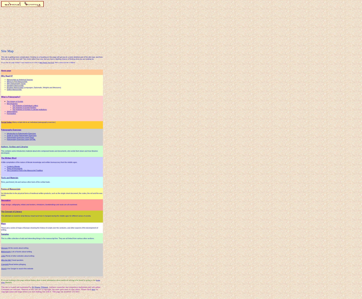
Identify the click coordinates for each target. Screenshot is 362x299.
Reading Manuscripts (15, 88)
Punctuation (11, 114)
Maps (3, 224)
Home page (6, 71)
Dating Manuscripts (14, 90)
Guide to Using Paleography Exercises (21, 136)
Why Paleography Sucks (16, 84)
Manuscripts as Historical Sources (20, 80)
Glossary (4, 248)
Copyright (5, 264)
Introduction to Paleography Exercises (21, 134)
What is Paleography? (10, 97)
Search (4, 269)
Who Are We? (6, 260)
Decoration (6, 200)
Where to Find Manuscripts (17, 82)
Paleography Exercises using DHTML (21, 139)
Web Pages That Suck (46, 62)
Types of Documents (14, 169)
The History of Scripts (15, 102)
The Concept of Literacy (11, 212)
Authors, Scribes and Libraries (14, 147)
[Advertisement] (52, 28)
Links (3, 256)
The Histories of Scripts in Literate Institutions (29, 110)
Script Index (6, 122)
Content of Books (13, 167)
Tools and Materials (9, 178)
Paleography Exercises (11, 130)
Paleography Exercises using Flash (20, 137)
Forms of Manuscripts (10, 189)
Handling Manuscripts (15, 86)
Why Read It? (7, 76)
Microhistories (12, 104)
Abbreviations (12, 112)
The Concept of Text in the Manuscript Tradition (25, 171)
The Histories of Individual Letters (25, 106)
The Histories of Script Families (24, 108)
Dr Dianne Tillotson (40, 287)
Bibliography (6, 252)
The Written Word (8, 158)
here (93, 289)
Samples (5, 234)
